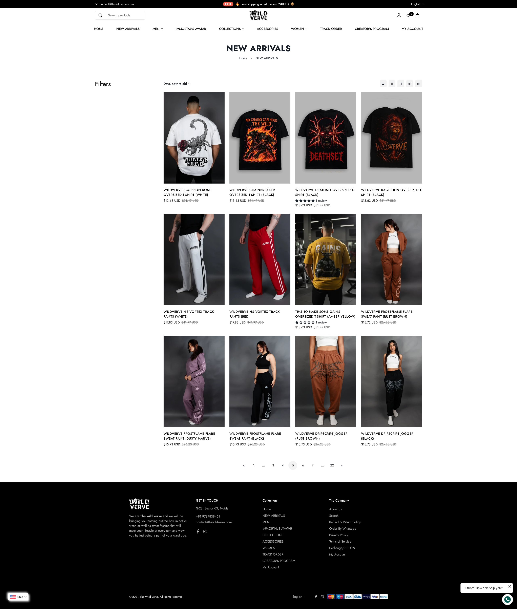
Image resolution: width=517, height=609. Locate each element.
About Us (335, 509)
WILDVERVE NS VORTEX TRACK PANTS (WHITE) (189, 314)
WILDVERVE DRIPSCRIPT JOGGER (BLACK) (387, 436)
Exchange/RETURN (342, 548)
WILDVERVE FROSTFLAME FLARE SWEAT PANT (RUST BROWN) (387, 314)
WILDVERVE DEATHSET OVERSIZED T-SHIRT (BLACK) (324, 192)
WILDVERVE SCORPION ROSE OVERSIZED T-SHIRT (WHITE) (187, 192)
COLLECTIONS (230, 28)
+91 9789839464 (208, 516)
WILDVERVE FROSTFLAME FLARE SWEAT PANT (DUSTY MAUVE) (189, 436)
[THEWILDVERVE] (258, 15)
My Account (412, 28)
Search (333, 515)
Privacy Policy (338, 535)
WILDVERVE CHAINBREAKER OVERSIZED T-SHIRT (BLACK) (252, 192)
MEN (156, 28)
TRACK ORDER (331, 28)
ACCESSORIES (267, 28)
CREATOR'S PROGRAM (372, 28)
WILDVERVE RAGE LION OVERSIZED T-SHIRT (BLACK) (391, 192)
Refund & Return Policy (345, 522)
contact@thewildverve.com (214, 522)
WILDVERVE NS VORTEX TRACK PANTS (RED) (254, 314)
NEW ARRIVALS (128, 28)
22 (332, 465)
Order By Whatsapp (342, 528)
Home (98, 28)
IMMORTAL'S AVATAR (191, 28)
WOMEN (297, 28)
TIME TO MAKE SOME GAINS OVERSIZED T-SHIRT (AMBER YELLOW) (325, 314)
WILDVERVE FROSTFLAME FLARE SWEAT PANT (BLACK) (255, 436)
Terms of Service (340, 541)
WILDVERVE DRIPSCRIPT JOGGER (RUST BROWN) (321, 436)
